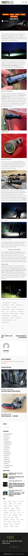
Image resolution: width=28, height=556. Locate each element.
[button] (26, 2)
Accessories (5, 14)
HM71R (3, 311)
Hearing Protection (12, 510)
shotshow (9, 521)
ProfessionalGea (5, 318)
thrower (11, 526)
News (8, 389)
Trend (5, 463)
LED (23, 512)
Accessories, (11, 473)
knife (14, 512)
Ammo (5, 436)
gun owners (10, 506)
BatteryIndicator (5, 305)
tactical (15, 320)
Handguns (17, 508)
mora (4, 517)
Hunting (17, 14)
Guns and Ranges (6, 508)
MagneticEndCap (5, 313)
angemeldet (9, 361)
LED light (5, 515)
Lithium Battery (13, 311)
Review (17, 519)
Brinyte (5, 501)
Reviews (22, 14)
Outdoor (6, 459)
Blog (5, 440)
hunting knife (6, 512)
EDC (17, 501)
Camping (12, 305)
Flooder (5, 506)
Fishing (12, 14)
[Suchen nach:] (14, 427)
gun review (16, 506)
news (8, 517)
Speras (14, 521)
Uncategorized (14, 16)
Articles (6, 438)
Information (7, 453)
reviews (12, 318)
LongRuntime (21, 311)
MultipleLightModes (14, 313)
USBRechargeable (5, 322)
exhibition (10, 503)
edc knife (21, 501)
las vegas (18, 512)
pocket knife (12, 519)
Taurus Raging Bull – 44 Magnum (9, 416)
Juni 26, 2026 (18, 491)
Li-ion (7, 311)
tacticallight (6, 526)
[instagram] (14, 547)
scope (5, 521)
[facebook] (11, 547)
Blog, (21, 473)
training (16, 526)
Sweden (18, 521)
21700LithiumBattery (6, 302)
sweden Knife (6, 524)
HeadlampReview (20, 309)
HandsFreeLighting (6, 309)
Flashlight (8, 307)
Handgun (12, 508)
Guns (2, 414)
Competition (7, 442)
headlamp (13, 309)
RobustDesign (18, 318)
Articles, (18, 473)
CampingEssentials (19, 305)
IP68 (11, 512)
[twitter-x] (17, 547)
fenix (3, 307)
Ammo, (15, 473)
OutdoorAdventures (6, 315)
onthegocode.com (7, 554)
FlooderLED (14, 307)
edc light (5, 503)
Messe (21, 515)
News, (21, 490)
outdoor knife (6, 519)
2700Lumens (14, 302)
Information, (11, 474)
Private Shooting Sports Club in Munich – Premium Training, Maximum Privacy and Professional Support (17, 485)
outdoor (22, 313)
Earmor (14, 501)
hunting (18, 510)
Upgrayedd (6, 351)
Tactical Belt (17, 524)
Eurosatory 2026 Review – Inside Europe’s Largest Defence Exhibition (16, 494)
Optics (5, 457)
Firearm (6, 446)
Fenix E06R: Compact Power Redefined (10, 391)
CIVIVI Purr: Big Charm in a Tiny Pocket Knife (16, 477)
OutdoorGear (14, 315)
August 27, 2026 (20, 474)
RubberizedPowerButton (7, 320)
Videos (5, 467)
